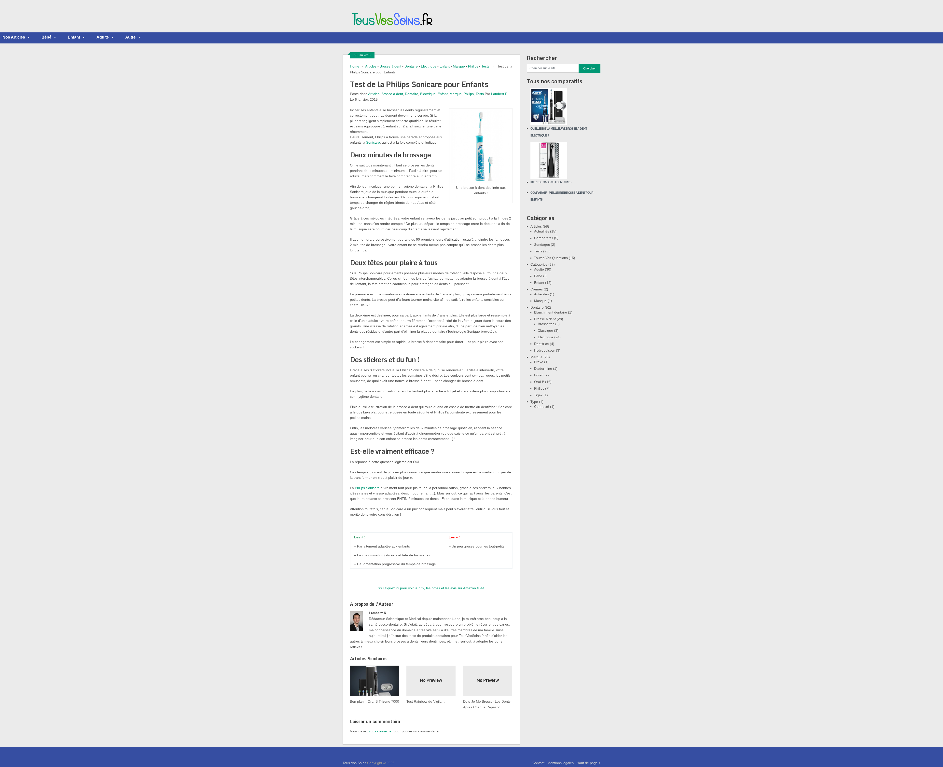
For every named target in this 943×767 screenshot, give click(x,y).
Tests (485, 66)
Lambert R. (500, 94)
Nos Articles (13, 37)
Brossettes (546, 324)
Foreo (538, 375)
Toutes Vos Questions (551, 258)
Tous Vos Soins (354, 763)
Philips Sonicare (367, 488)
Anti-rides (541, 294)
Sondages (542, 245)
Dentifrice (541, 344)
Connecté (541, 407)
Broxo (538, 362)
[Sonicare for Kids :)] (480, 182)
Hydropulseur (544, 350)
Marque (459, 66)
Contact (538, 763)
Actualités (541, 231)
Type (534, 402)
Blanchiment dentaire (550, 312)
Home (354, 66)
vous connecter (381, 731)
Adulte (103, 37)
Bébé (46, 37)
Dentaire (411, 66)
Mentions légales (560, 763)
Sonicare (373, 142)
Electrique (428, 66)
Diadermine (543, 368)
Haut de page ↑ (588, 763)
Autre (130, 37)
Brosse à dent (390, 66)
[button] (28, 37)
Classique (545, 330)
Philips (473, 66)
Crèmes (536, 289)
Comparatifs (543, 238)
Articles (370, 66)
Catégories (538, 264)
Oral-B (539, 382)
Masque (540, 301)
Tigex (538, 395)
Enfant (74, 37)
